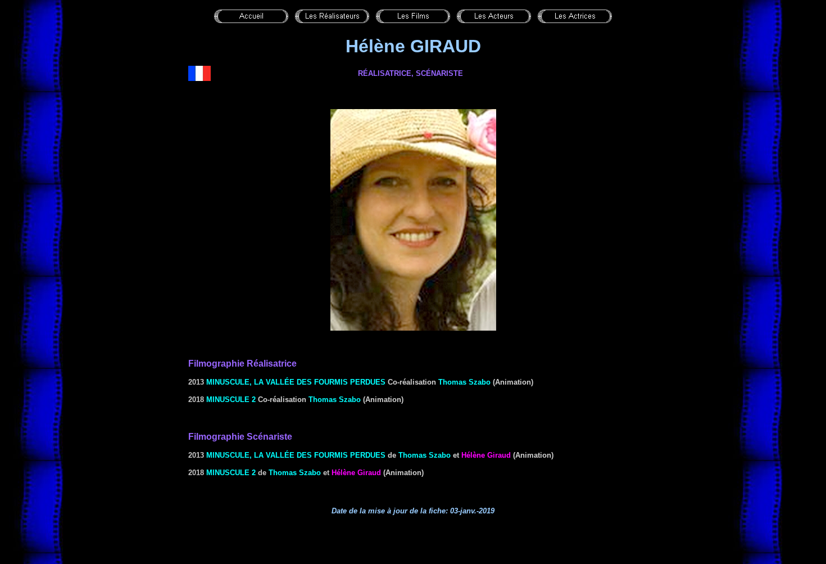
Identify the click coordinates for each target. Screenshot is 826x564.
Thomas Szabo (464, 382)
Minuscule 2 (231, 399)
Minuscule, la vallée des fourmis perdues (295, 382)
